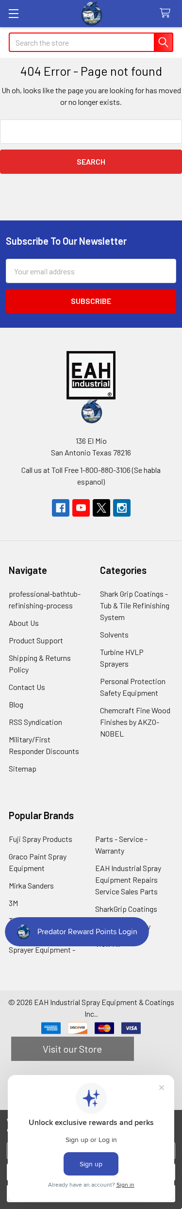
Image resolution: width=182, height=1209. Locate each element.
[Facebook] (60, 508)
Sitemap (22, 768)
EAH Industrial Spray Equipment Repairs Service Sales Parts (128, 879)
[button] (91, 375)
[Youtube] (81, 508)
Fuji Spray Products (40, 838)
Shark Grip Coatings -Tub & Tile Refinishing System (134, 605)
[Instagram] (122, 508)
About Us (24, 622)
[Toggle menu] (13, 13)
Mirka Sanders (31, 885)
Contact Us (27, 686)
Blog (16, 704)
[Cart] (167, 13)
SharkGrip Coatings (126, 908)
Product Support (36, 640)
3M (13, 902)
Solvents (114, 634)
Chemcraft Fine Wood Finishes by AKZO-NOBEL (135, 721)
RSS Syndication (35, 721)
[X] (101, 508)
